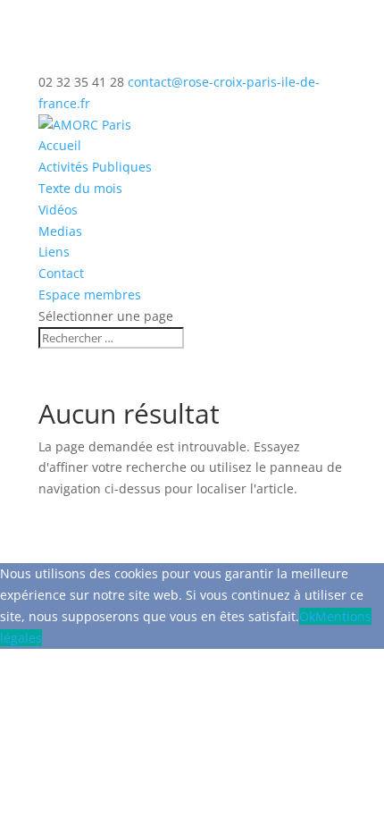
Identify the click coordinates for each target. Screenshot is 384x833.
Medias (60, 231)
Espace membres (89, 294)
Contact (61, 273)
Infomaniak (204, 531)
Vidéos (58, 209)
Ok (307, 616)
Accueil (59, 145)
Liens (54, 251)
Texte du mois (80, 188)
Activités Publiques (95, 166)
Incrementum (107, 509)
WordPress (271, 509)
